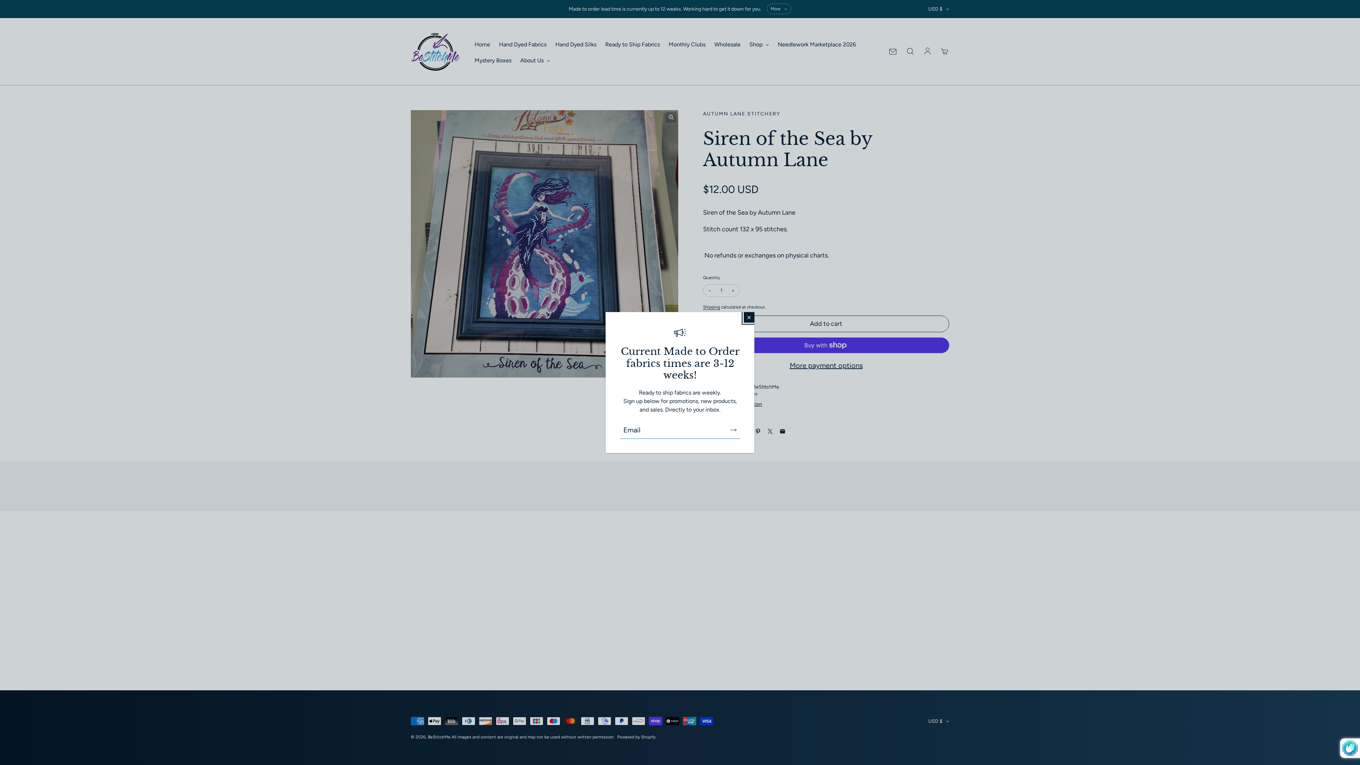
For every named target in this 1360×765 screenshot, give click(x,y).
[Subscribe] (733, 430)
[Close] (749, 317)
